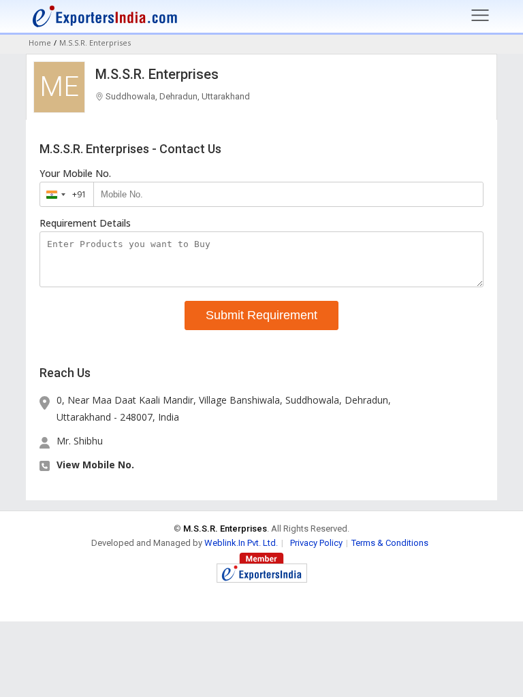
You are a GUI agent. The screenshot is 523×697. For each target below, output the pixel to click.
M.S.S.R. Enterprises (157, 74)
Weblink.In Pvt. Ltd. (241, 543)
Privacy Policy (316, 543)
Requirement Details (85, 223)
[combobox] (63, 194)
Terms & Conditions (389, 543)
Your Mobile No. (75, 173)
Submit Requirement (261, 315)
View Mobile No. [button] (95, 464)
